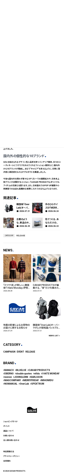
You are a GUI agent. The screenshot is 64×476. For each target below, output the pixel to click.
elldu (37, 373)
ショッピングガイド (10, 422)
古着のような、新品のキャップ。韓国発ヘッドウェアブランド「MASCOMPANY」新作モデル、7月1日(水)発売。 (23, 221)
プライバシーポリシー (11, 456)
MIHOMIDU (47, 380)
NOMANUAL (10, 383)
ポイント (6, 426)
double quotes (24, 373)
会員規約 (7, 461)
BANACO (9, 370)
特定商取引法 (8, 452)
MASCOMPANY (12, 380)
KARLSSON (37, 377)
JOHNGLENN (21, 377)
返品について (8, 431)
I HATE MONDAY (50, 373)
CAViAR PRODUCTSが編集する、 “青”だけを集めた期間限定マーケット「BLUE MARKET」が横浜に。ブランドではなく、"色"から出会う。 (46, 286)
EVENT (20, 351)
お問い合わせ (8, 436)
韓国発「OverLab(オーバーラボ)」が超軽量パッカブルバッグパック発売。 (23, 206)
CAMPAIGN (9, 351)
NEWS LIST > (54, 335)
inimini (8, 377)
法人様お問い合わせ (11, 440)
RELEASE (20, 235)
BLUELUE (21, 370)
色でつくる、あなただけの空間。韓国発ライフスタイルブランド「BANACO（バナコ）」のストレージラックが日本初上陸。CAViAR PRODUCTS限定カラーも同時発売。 (52, 221)
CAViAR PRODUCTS (39, 370)
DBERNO (9, 373)
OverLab (24, 383)
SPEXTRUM (37, 383)
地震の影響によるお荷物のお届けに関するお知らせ (16, 326)
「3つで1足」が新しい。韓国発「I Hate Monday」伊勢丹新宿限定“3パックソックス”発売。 (16, 286)
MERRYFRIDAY (31, 380)
